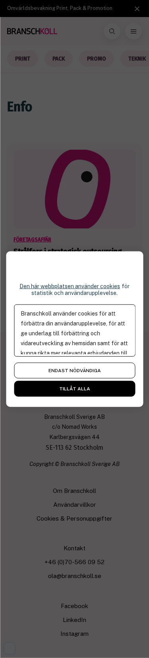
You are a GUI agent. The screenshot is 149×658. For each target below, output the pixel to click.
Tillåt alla (74, 388)
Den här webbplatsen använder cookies (69, 286)
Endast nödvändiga (74, 370)
